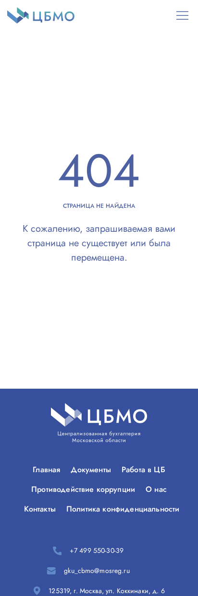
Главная (46, 469)
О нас (156, 489)
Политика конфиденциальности (122, 508)
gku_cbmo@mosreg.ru (97, 570)
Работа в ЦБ (143, 469)
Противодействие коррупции (83, 489)
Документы (91, 469)
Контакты (40, 508)
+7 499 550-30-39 (97, 550)
